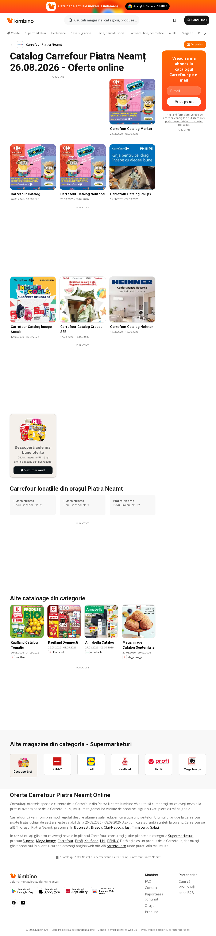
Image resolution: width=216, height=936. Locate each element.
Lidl (102, 840)
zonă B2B (186, 892)
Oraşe (149, 905)
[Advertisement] (57, 107)
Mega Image (46, 840)
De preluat (197, 44)
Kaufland (91, 840)
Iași (127, 827)
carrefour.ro (116, 846)
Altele (173, 33)
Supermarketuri (35, 33)
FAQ (148, 881)
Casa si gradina (81, 33)
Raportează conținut (154, 897)
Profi (79, 840)
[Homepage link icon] (57, 857)
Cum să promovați (187, 884)
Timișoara (140, 827)
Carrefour (65, 840)
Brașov (96, 827)
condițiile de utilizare (186, 118)
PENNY (113, 840)
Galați (154, 827)
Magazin (187, 33)
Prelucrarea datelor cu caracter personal (165, 930)
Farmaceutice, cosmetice (147, 33)
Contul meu (199, 20)
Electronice (58, 33)
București (81, 827)
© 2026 (37, 930)
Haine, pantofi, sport (110, 33)
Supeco (28, 840)
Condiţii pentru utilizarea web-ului (118, 930)
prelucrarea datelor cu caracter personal (184, 123)
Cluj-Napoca (113, 827)
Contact (151, 887)
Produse (151, 912)
